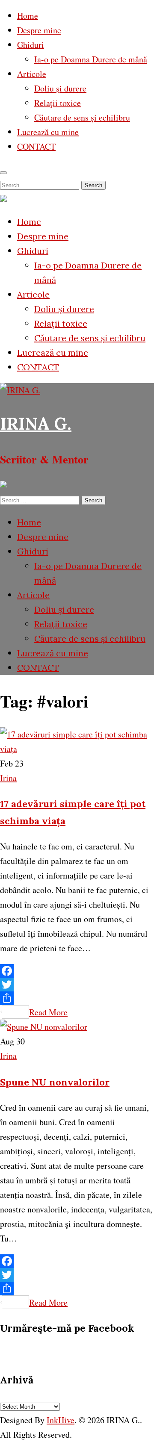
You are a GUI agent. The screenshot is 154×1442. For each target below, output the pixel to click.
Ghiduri (30, 44)
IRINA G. (35, 423)
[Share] (77, 998)
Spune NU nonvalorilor (55, 1082)
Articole (31, 74)
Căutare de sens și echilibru (82, 117)
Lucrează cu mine (48, 132)
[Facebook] (77, 971)
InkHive (60, 1420)
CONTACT (36, 146)
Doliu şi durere (60, 88)
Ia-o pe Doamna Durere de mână (90, 59)
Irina (8, 778)
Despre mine (39, 30)
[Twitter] (77, 984)
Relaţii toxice (57, 103)
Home (27, 15)
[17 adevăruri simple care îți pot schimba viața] (77, 749)
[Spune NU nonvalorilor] (43, 1026)
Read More (48, 1012)
